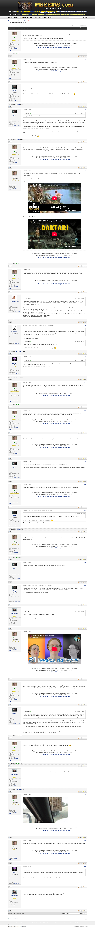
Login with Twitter (48, 17)
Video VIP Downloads (68, 14)
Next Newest (19, 913)
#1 (85, 31)
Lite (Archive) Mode (18, 922)
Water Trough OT (52, 11)
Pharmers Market (41, 11)
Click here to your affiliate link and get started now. (54, 47)
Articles (59, 11)
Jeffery (14, 90)
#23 (85, 707)
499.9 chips (16, 343)
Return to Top (10, 922)
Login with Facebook (38, 17)
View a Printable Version (14, 918)
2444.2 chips (17, 311)
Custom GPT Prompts (68, 11)
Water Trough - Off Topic (23, 20)
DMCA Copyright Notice (68, 922)
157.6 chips (16, 373)
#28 (85, 866)
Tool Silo (52, 12)
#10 (85, 356)
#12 (85, 410)
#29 (85, 890)
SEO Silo (46, 12)
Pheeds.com (10, 20)
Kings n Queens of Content (28, 14)
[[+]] (9, 54)
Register (29, 17)
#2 (85, 59)
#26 (85, 794)
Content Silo (78, 11)
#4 (85, 109)
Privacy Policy (43, 922)
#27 (85, 840)
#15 (85, 484)
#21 (85, 631)
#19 (85, 585)
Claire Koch (14, 301)
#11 (85, 382)
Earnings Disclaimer (77, 922)
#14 (85, 461)
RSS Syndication (35, 922)
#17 (85, 534)
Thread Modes (83, 27)
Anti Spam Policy (58, 922)
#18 (85, 562)
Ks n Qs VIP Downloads (43, 14)
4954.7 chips (17, 100)
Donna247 (14, 332)
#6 (85, 170)
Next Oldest (12, 913)
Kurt (51, 31)
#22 (85, 682)
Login (24, 17)
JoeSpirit (14, 613)
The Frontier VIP (80, 14)
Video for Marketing (56, 14)
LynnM (14, 363)
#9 (85, 325)
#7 (85, 269)
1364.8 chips (17, 624)
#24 (85, 741)
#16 (85, 510)
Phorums (15, 20)
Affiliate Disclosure (50, 922)
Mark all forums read (27, 922)
